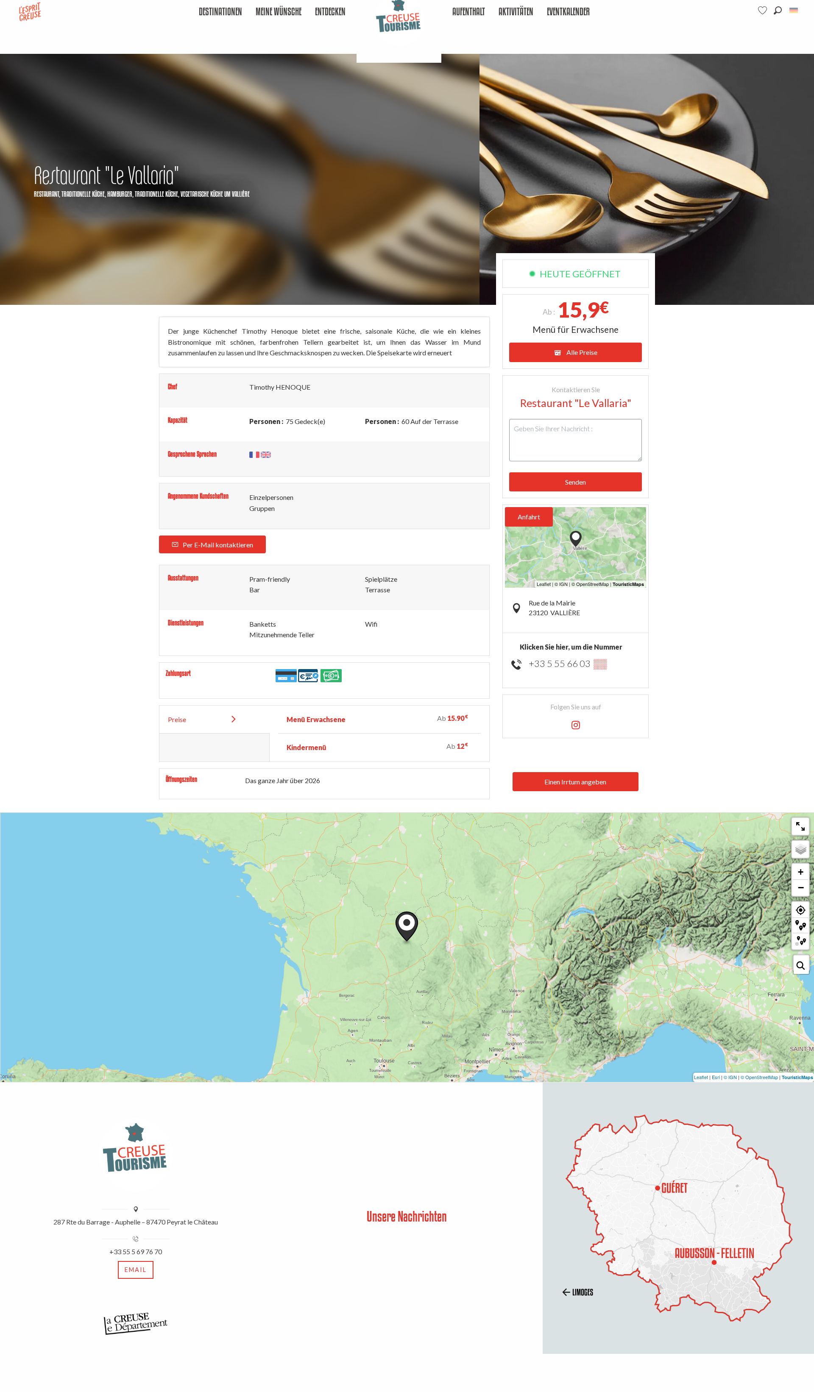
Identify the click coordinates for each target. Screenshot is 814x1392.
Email (136, 1269)
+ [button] (800, 872)
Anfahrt (529, 517)
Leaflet (701, 1077)
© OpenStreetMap (759, 1077)
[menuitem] (220, 12)
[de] (794, 10)
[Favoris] (763, 10)
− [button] (801, 887)
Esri (716, 1077)
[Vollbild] (800, 826)
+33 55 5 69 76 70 (135, 1251)
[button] (777, 10)
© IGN (730, 1077)
